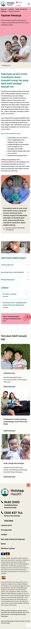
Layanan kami (6, 525)
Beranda (3, 9)
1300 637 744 (13, 513)
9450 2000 (12, 502)
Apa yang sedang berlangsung (13, 539)
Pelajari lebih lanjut (9, 386)
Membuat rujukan (8, 548)
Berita (3, 544)
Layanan (11, 9)
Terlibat (4, 535)
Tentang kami (6, 530)
